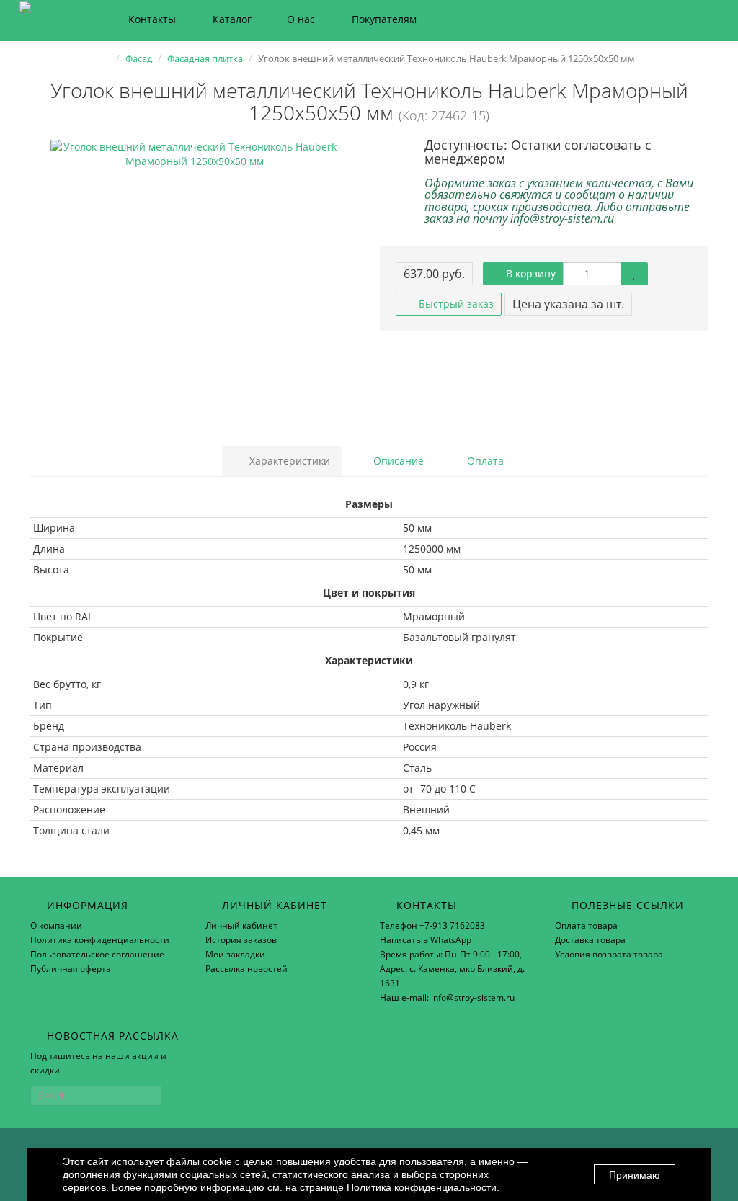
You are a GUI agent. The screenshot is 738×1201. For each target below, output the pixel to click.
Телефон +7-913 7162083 (432, 925)
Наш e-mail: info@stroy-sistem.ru (447, 997)
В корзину (529, 273)
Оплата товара (586, 925)
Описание (397, 461)
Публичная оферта (70, 969)
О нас (301, 19)
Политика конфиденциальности (99, 940)
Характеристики (288, 461)
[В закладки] (634, 273)
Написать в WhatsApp (425, 940)
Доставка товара (590, 940)
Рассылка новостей (246, 969)
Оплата (484, 461)
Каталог (232, 19)
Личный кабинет (241, 925)
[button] (643, 20)
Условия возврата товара (609, 954)
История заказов (241, 940)
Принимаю (634, 1175)
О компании (56, 925)
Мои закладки (235, 954)
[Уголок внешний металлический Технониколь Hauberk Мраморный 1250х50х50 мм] (194, 284)
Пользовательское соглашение (97, 954)
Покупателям (384, 19)
